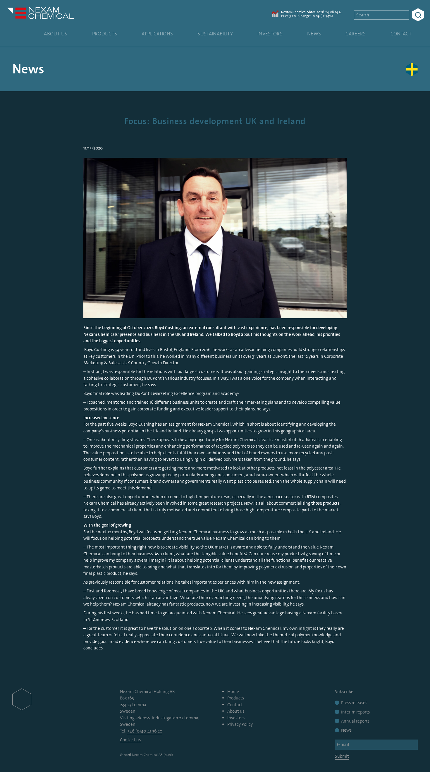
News (314, 33)
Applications (157, 33)
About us (56, 33)
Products (104, 33)
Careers (355, 33)
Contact (401, 33)
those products (325, 503)
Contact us (130, 740)
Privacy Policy (240, 724)
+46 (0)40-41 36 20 (144, 731)
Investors (270, 33)
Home (233, 691)
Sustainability (215, 33)
